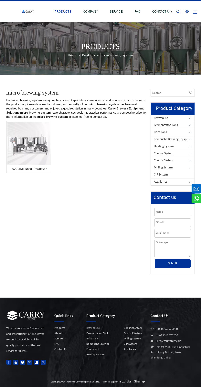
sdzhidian (126, 381)
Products (59, 328)
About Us (60, 333)
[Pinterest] (29, 362)
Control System (163, 160)
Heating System (164, 146)
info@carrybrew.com (168, 341)
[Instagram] (22, 362)
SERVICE (116, 11)
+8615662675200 (167, 329)
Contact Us (60, 349)
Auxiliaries (160, 181)
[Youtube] (15, 362)
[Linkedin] (36, 362)
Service (58, 338)
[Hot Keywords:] (191, 92)
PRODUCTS (63, 11)
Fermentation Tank (166, 125)
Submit (172, 263)
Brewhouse (161, 118)
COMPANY (90, 11)
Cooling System (163, 153)
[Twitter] (43, 362)
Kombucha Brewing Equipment (173, 139)
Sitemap (139, 381)
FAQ (137, 11)
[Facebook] (8, 362)
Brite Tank (160, 132)
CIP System (161, 174)
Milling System (163, 167)
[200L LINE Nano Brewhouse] (29, 143)
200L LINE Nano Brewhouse (29, 168)
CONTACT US (161, 11)
